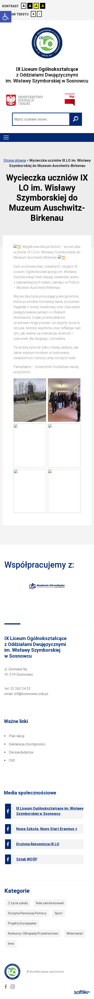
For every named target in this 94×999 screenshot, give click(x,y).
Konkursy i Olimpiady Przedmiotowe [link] (33, 933)
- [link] (39, 14)
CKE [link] (12, 760)
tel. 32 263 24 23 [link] (17, 688)
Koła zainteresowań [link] (50, 903)
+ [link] (33, 14)
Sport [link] (59, 913)
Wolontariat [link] (74, 933)
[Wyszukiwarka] (47, 119)
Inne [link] (11, 943)
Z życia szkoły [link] (18, 903)
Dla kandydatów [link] (21, 752)
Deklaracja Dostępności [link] (27, 744)
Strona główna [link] (14, 160)
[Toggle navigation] (6, 137)
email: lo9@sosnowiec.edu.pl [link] (26, 694)
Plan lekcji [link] (16, 736)
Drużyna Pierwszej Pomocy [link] (27, 913)
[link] (5, 16)
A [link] (24, 6)
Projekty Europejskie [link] (22, 923)
